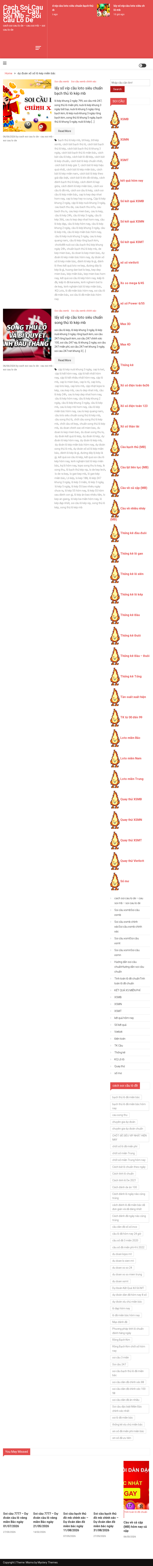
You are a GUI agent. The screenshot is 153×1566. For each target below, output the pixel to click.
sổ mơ (118, 1073)
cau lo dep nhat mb (86, 390)
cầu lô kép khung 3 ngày (85, 227)
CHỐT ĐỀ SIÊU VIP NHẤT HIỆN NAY (129, 1137)
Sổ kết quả (120, 1024)
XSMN (124, 139)
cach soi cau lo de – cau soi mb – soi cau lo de (23, 14)
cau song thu (119, 1115)
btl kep (86, 140)
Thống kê (127, 365)
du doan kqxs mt (122, 1254)
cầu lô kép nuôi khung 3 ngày (71, 236)
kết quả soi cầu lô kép (70, 457)
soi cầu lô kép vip (81, 503)
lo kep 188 (82, 478)
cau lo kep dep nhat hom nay (82, 219)
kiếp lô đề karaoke (69, 282)
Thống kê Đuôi (130, 635)
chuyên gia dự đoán (123, 1121)
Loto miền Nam (130, 758)
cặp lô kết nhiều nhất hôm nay (77, 377)
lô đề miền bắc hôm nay (79, 290)
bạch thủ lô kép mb (69, 140)
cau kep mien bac (79, 211)
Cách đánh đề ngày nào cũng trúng (129, 1218)
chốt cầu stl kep (69, 423)
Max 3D (125, 324)
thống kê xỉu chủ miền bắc (127, 1424)
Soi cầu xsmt (126, 941)
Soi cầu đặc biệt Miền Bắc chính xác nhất (127, 1408)
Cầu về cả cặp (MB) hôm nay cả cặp (135, 1527)
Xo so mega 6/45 (132, 283)
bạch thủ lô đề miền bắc (126, 1097)
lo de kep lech (97, 469)
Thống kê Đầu (130, 615)
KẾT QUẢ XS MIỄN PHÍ (127, 990)
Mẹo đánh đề (119, 1322)
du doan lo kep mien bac (86, 252)
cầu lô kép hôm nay (79, 223)
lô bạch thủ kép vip (77, 469)
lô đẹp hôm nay (121, 1308)
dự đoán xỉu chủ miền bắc (127, 1301)
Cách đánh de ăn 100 (124, 1187)
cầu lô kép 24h (63, 215)
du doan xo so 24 (122, 1267)
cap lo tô (85, 381)
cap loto (95, 381)
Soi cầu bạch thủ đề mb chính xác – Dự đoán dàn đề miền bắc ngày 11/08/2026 (75, 1522)
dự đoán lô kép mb (91, 440)
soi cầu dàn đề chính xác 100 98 (129, 1390)
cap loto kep (62, 386)
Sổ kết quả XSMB (132, 201)
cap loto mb (77, 386)
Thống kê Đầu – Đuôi (134, 656)
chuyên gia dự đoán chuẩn (127, 1128)
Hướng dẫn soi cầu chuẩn (129, 966)
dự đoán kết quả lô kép (68, 436)
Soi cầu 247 (119, 1364)
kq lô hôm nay (68, 465)
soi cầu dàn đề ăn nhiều (125, 1399)
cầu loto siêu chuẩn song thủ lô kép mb (77, 415)
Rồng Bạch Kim (121, 1339)
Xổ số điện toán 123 (134, 406)
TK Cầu (118, 1045)
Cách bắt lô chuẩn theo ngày (129, 1166)
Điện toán (119, 1038)
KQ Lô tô (119, 1059)
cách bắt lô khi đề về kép (84, 177)
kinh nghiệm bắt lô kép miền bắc (82, 286)
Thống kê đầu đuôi (133, 533)
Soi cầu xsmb (61, 81)
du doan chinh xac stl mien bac (78, 427)
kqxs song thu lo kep (90, 465)
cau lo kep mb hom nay (73, 406)
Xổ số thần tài (129, 426)
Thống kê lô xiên (131, 574)
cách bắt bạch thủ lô (74, 144)
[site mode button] (142, 65)
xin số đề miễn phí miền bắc (128, 1431)
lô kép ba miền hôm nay (84, 498)
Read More (64, 131)
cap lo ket (98, 369)
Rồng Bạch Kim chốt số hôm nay (128, 1348)
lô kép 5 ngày (62, 486)
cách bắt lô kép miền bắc (80, 169)
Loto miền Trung (131, 779)
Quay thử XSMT (131, 840)
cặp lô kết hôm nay (65, 373)
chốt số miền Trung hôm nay (129, 1159)
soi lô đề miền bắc (122, 1417)
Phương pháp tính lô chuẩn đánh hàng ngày (128, 1330)
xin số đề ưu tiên (121, 1437)
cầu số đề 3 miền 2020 (125, 1240)
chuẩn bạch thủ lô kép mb (82, 248)
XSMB (124, 119)
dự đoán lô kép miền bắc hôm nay (74, 444)
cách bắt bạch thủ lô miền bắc (79, 152)
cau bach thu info (85, 207)
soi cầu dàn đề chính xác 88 (128, 1382)
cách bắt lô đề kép (82, 156)
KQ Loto (59, 290)
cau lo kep (97, 211)
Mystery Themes (48, 1562)
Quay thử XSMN (131, 820)
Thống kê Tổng (131, 676)
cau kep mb (67, 390)
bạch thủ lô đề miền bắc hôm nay (129, 1106)
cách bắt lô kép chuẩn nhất (86, 161)
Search (117, 89)
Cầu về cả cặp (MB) (133, 488)
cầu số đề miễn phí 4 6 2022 (128, 1247)
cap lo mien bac (69, 381)
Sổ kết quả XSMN (132, 221)
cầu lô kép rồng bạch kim (83, 240)
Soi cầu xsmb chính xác (83, 81)
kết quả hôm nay (131, 180)
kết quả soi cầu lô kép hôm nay (78, 278)
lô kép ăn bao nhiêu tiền (88, 494)
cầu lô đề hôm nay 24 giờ (126, 1233)
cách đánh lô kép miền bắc (76, 186)
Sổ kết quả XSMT (132, 242)
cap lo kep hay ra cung (79, 198)
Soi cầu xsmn (127, 953)
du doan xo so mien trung (127, 1274)
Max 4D (125, 344)
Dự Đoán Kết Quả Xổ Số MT (128, 1288)
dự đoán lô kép (91, 436)
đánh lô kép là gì (86, 261)
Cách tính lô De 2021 (124, 1180)
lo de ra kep (61, 473)
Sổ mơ (124, 881)
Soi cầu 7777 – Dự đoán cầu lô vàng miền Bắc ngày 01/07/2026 (15, 1520)
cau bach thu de (64, 207)
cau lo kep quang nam (90, 411)
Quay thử (119, 1066)
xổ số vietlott (129, 262)
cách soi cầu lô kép (82, 190)
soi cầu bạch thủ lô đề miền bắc (128, 1373)
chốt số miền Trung (123, 1153)
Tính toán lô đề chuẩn (129, 981)
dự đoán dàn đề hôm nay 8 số (129, 1294)
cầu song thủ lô (64, 419)
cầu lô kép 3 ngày (83, 215)
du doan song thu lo (92, 432)
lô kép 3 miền (79, 482)
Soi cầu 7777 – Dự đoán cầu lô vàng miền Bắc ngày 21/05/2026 (45, 1520)
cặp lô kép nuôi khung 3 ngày (88, 202)
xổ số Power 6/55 (132, 303)
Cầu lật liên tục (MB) (134, 467)
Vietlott (118, 1031)
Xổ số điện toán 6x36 (134, 385)
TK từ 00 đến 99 (131, 717)
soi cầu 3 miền (120, 1357)
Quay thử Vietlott (132, 861)
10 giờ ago (115, 14)
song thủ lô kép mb (71, 507)
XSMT (124, 160)
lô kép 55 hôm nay (75, 490)
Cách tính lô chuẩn (123, 1173)
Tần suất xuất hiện (133, 697)
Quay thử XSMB (131, 799)
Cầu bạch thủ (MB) (133, 447)
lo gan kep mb (78, 473)
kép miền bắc (74, 273)
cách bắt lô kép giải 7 (67, 165)
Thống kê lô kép (131, 594)
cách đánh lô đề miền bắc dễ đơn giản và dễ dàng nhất (128, 1207)
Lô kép (70, 478)
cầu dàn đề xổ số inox (124, 1226)
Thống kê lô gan (131, 553)
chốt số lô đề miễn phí (124, 1146)
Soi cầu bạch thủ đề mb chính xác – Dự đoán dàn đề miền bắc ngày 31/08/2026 (105, 1522)
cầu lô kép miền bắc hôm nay (84, 232)
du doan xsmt (120, 1281)
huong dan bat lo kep (77, 269)
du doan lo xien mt (123, 1260)
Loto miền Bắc (130, 738)
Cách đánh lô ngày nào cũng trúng (128, 1196)
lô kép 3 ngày (95, 482)
